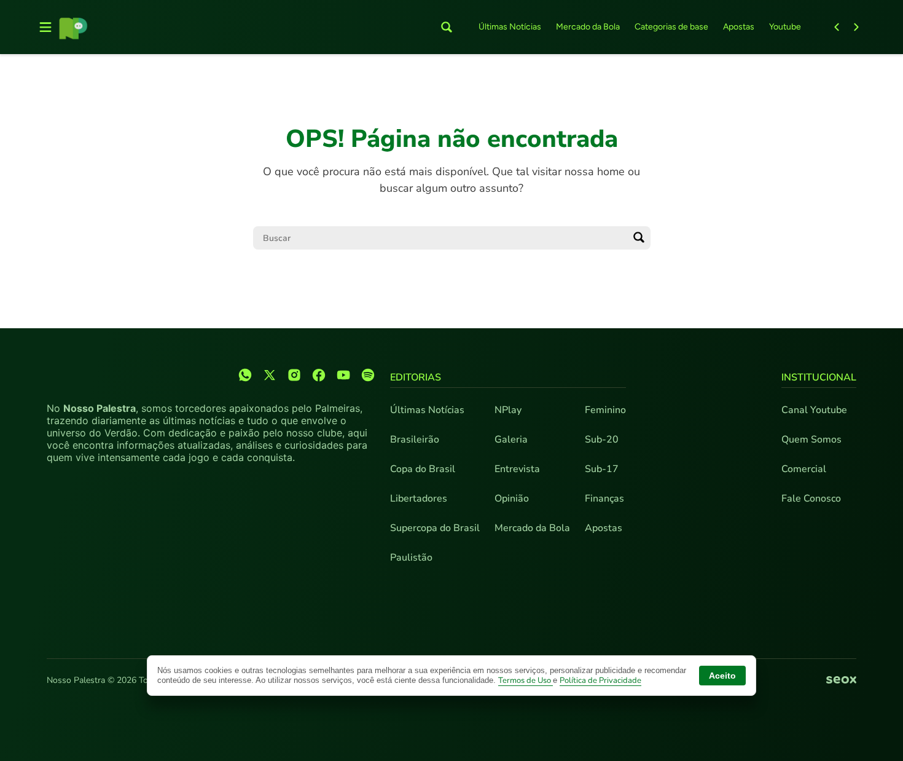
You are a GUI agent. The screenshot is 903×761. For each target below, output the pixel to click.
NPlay (508, 410)
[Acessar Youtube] (343, 375)
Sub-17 (602, 469)
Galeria (511, 439)
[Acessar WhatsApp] (245, 375)
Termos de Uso (525, 680)
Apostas (738, 27)
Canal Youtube (814, 410)
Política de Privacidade (600, 680)
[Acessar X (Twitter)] (269, 375)
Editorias (415, 377)
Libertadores (418, 498)
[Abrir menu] (45, 27)
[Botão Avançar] (856, 27)
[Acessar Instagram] (294, 375)
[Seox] (841, 680)
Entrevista (517, 469)
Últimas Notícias (510, 27)
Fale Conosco (811, 498)
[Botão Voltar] (836, 27)
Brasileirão (414, 439)
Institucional (818, 377)
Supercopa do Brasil (435, 528)
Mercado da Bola (588, 27)
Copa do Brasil (422, 469)
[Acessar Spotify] (368, 375)
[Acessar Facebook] (318, 375)
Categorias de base (671, 27)
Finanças (604, 498)
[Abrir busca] (446, 27)
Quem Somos (811, 439)
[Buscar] (639, 238)
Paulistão (411, 557)
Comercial (803, 469)
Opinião (512, 498)
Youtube (785, 27)
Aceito (722, 675)
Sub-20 (602, 439)
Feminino (605, 410)
